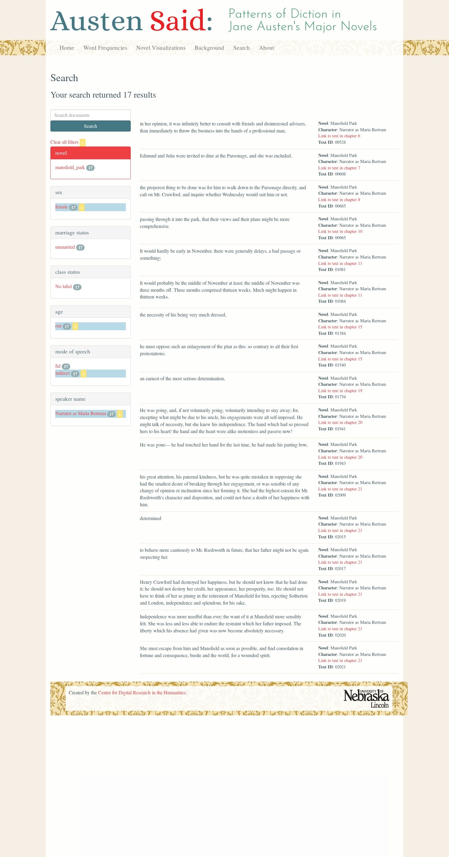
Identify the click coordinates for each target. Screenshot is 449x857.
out (58, 325)
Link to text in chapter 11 (340, 263)
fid (57, 366)
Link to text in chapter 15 (340, 327)
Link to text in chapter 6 (339, 136)
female (61, 206)
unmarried (65, 247)
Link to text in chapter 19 (340, 390)
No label (63, 286)
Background (209, 47)
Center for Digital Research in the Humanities (142, 692)
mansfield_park (70, 167)
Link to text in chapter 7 (339, 168)
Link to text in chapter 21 (340, 489)
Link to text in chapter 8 (339, 199)
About (266, 47)
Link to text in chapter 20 (340, 422)
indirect (62, 373)
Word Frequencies (105, 47)
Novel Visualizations (160, 47)
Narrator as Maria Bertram (80, 413)
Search (241, 47)
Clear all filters (67, 142)
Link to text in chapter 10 (340, 231)
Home (67, 47)
